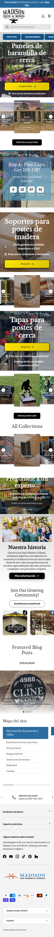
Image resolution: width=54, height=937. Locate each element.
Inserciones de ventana (18, 759)
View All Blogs (27, 663)
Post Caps (12, 37)
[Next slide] (51, 117)
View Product (26, 127)
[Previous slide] (3, 117)
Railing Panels (32, 37)
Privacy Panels (13, 748)
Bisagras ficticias (14, 754)
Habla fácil (11, 765)
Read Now (7, 702)
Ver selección (27, 461)
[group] (27, 692)
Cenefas (10, 771)
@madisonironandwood (27, 603)
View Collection (27, 302)
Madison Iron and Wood (17, 930)
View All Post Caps (27, 416)
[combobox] (27, 27)
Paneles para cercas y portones (21, 742)
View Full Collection (27, 142)
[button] (23, 711)
